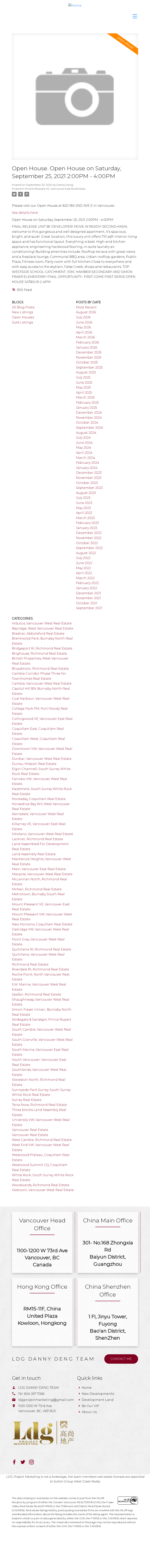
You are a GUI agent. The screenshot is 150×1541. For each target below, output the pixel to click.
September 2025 (89, 367)
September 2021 (89, 608)
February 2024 (87, 463)
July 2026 (83, 317)
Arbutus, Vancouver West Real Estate (42, 623)
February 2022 (87, 583)
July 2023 (83, 498)
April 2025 (84, 392)
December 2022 (89, 533)
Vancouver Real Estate (30, 1130)
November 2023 (88, 478)
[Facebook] (16, 1463)
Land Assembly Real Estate (34, 854)
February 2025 (87, 402)
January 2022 (86, 588)
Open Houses (23, 317)
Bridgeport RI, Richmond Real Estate (42, 648)
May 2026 (83, 327)
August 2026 (86, 312)
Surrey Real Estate (26, 1100)
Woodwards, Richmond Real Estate (40, 1185)
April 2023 (84, 513)
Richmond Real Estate (30, 964)
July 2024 (83, 437)
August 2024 (86, 433)
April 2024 (84, 453)
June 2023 (84, 503)
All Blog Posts (23, 307)
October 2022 (87, 543)
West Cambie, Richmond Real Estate (42, 1140)
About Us (89, 1412)
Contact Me (121, 1359)
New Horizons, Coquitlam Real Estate (42, 924)
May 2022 (83, 568)
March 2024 (85, 458)
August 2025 (86, 372)
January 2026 (86, 347)
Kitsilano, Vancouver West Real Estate (42, 834)
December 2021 (88, 593)
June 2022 (84, 563)
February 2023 (87, 523)
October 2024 (87, 422)
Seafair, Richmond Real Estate (36, 994)
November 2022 (88, 538)
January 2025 (86, 407)
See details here (25, 213)
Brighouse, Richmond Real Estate (39, 653)
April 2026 (84, 332)
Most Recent (86, 307)
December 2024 (89, 412)
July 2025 (83, 377)
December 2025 (89, 352)
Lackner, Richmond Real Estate (37, 839)
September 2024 (89, 427)
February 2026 (87, 342)
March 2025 (85, 397)
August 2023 (86, 493)
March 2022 (85, 578)
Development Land (97, 1400)
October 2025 (87, 362)
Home (87, 1388)
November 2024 (89, 417)
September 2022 (89, 548)
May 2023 (83, 508)
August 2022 (86, 553)
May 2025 (83, 387)
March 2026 (85, 337)
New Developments (98, 1394)
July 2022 (83, 558)
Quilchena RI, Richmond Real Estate (41, 949)
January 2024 (86, 468)
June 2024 (84, 443)
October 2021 (86, 603)
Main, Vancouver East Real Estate (39, 869)
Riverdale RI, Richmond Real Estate (40, 969)
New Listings (22, 312)
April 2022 (84, 573)
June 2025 (84, 382)
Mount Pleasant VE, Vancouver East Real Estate (55, 188)
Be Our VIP (90, 1406)
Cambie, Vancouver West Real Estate (41, 683)
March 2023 (85, 518)
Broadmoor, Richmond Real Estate (40, 668)
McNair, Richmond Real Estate (37, 889)
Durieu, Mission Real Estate (34, 764)
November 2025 (88, 357)
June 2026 (84, 322)
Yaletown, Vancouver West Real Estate (43, 1190)
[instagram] (33, 1463)
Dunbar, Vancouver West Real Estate (41, 759)
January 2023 (86, 528)
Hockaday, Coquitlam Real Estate (39, 799)
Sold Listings (22, 322)
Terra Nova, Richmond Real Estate (39, 1105)
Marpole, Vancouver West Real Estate (42, 874)
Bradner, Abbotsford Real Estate (38, 633)
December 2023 (89, 473)
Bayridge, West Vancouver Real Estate (42, 628)
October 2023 (87, 483)
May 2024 (83, 447)
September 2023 (89, 488)
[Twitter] (25, 1463)
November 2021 (88, 598)
